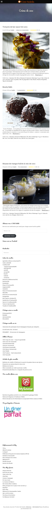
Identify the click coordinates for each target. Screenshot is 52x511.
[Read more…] (39, 75)
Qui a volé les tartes (8, 493)
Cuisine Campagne (8, 478)
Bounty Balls (7, 87)
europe (6, 272)
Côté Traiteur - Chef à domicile (12, 353)
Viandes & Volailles (9, 306)
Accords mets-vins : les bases (10, 329)
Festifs (6, 283)
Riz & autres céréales (9, 298)
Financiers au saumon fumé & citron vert (14, 364)
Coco (6, 138)
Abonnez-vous (9, 236)
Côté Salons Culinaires (9, 349)
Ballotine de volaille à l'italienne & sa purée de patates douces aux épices (22, 362)
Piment (34, 79)
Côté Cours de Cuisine (9, 341)
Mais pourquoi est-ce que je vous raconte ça (14, 485)
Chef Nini (5, 476)
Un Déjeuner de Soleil (8, 497)
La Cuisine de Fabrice (8, 482)
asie (6, 270)
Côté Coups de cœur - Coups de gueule (14, 339)
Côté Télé (6, 351)
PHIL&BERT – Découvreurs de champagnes (14, 332)
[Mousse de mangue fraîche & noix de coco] (26, 204)
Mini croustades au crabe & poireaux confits (15, 368)
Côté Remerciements (9, 347)
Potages (6, 296)
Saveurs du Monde (8, 463)
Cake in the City (7, 474)
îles (6, 274)
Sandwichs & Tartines (10, 300)
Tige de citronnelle (7, 81)
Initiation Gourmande (8, 455)
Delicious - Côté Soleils (32, 507)
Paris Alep (5, 489)
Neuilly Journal (7, 461)
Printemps (34, 78)
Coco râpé (10, 138)
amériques (7, 268)
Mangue (14, 215)
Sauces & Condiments (9, 302)
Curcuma (7, 79)
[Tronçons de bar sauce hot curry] (26, 68)
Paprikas (5, 487)
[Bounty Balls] (26, 127)
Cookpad (5, 452)
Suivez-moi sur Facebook (10, 241)
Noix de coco (24, 138)
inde (6, 275)
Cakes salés (7, 263)
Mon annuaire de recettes (10, 457)
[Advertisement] (26, 152)
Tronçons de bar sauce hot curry (15, 27)
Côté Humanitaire (8, 343)
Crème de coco (17, 138)
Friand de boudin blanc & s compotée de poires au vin (17, 369)
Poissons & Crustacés (25, 78)
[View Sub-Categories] (3, 266)
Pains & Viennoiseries (10, 290)
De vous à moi (6, 480)
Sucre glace (31, 138)
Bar (42, 78)
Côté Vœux (6, 355)
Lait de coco (8, 215)
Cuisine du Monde (10, 266)
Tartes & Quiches (8, 304)
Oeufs (5, 289)
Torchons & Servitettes (9, 495)
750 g (4, 448)
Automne (11, 78)
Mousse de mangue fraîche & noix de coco (19, 164)
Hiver (18, 78)
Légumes (6, 287)
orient (6, 277)
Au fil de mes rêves (8, 472)
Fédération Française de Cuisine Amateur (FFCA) (16, 453)
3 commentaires (21, 90)
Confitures (6, 264)
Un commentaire (22, 167)
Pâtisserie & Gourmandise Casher (12, 491)
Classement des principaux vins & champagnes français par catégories (21, 326)
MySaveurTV (6, 459)
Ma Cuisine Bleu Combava (10, 483)
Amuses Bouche (7, 470)
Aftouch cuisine (7, 450)
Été (15, 78)
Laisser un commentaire (22, 30)
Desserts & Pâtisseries (20, 136)
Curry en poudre (14, 79)
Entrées (6, 281)
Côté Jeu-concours (8, 345)
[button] (26, 51)
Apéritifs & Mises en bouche (12, 261)
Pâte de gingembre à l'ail (25, 79)
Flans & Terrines (8, 285)
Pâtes (5, 292)
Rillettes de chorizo (8, 366)
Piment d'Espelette (42, 79)
